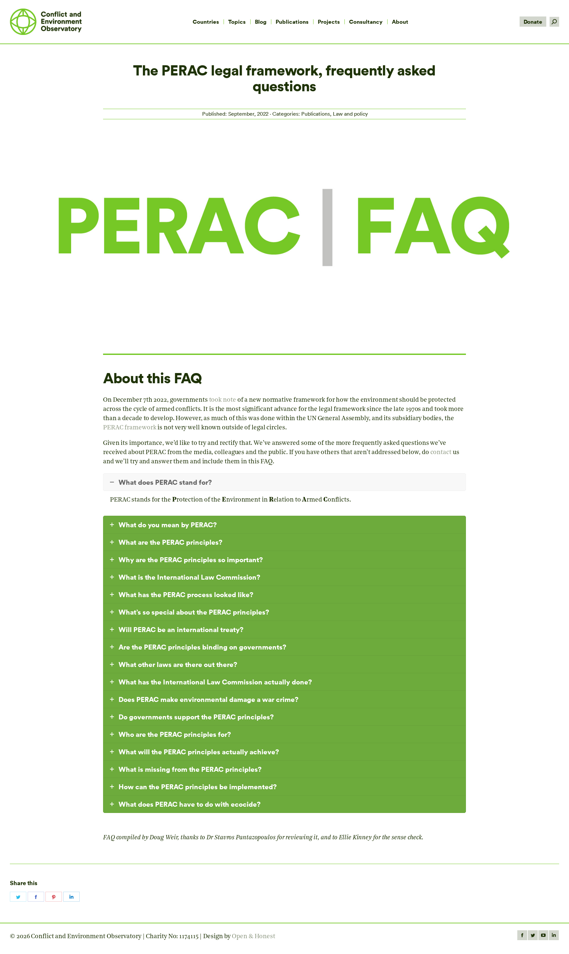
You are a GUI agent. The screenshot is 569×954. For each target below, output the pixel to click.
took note (222, 400)
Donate (533, 21)
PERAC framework (129, 428)
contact (440, 452)
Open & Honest (253, 937)
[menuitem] (205, 21)
